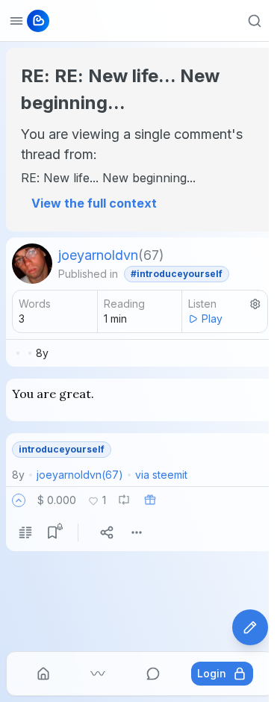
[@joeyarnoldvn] (32, 263)
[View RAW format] (25, 532)
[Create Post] (250, 627)
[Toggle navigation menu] (16, 21)
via (161, 474)
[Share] (106, 532)
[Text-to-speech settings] (255, 304)
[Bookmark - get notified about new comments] (52, 532)
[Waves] (97, 673)
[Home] (43, 673)
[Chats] (153, 673)
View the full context (94, 203)
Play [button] (212, 318)
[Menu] (136, 532)
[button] (18, 500)
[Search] (254, 21)
